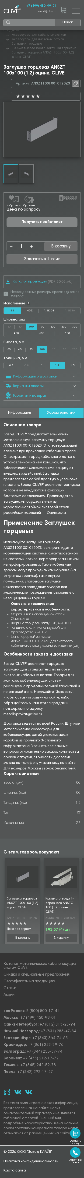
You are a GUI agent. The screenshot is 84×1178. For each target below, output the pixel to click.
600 (67, 333)
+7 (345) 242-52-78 (38, 1065)
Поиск (68, 22)
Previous (7, 129)
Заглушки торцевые (27, 44)
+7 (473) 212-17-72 (41, 1059)
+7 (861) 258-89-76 (45, 1045)
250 (63, 326)
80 (22, 326)
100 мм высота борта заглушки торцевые (44, 48)
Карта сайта (15, 1170)
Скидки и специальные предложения (37, 975)
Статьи (10, 988)
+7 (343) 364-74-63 (50, 1038)
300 (74, 326)
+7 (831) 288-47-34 (58, 1031)
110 (54, 348)
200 (53, 326)
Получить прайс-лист (42, 222)
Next (76, 129)
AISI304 (51, 311)
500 (42, 333)
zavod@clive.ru (47, 11)
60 (20, 349)
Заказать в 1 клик (42, 259)
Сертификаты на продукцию (29, 982)
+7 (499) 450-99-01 (41, 6)
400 (16, 333)
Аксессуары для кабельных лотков (39, 35)
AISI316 (72, 310)
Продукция (12, 30)
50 (11, 326)
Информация (19, 413)
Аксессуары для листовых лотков (38, 39)
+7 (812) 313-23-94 (57, 1025)
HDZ (32, 311)
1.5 (72, 365)
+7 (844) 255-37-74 (44, 1052)
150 (42, 326)
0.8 (29, 364)
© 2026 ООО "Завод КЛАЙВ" (28, 1152)
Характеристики (61, 413)
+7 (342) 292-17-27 (35, 1072)
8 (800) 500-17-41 (43, 1011)
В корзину (22, 938)
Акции (9, 995)
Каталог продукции (30, 281)
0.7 (11, 365)
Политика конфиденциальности (31, 1161)
